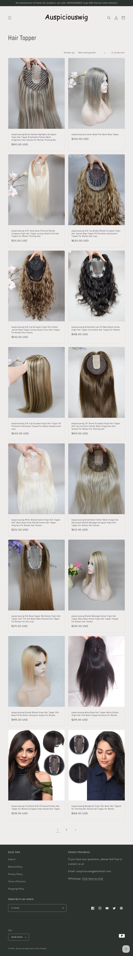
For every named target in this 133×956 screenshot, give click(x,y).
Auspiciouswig (22, 948)
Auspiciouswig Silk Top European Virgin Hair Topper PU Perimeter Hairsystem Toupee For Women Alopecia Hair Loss (36, 426)
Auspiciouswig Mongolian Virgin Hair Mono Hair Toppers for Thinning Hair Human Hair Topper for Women (96, 807)
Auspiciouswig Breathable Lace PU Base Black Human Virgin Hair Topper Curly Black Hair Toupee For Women (96, 328)
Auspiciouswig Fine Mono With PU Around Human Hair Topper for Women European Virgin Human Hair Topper (36, 807)
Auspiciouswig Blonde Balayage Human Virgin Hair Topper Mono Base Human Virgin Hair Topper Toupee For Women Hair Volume (95, 619)
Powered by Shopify (38, 948)
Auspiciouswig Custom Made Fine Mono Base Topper (95, 134)
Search (12, 859)
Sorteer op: (69, 52)
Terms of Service (17, 881)
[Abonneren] (62, 908)
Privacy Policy (15, 874)
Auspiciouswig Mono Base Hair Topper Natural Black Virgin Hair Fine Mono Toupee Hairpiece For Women (95, 714)
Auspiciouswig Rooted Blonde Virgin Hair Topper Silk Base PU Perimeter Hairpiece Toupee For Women (35, 714)
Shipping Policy (16, 889)
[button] (9, 17)
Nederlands (17, 937)
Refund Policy (15, 867)
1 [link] (57, 829)
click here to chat (92, 878)
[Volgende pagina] (75, 830)
